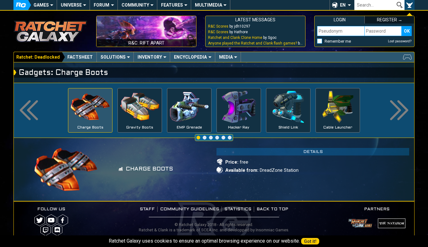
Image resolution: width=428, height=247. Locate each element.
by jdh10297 (229, 26)
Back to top (272, 209)
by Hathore (228, 32)
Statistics (237, 209)
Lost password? (400, 41)
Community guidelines (189, 209)
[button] (342, 5)
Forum (101, 5)
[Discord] (57, 230)
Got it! (310, 241)
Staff (147, 209)
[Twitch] (45, 230)
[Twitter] (39, 220)
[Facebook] (63, 220)
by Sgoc (242, 37)
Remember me (338, 41)
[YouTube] (51, 220)
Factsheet (80, 57)
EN (343, 5)
